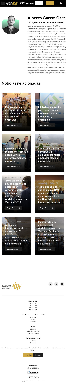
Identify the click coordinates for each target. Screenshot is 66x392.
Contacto (33, 321)
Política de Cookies (33, 333)
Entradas (50, 3)
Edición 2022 (33, 310)
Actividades (33, 317)
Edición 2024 (33, 306)
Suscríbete (28, 355)
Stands (33, 319)
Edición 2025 (33, 304)
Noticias (33, 341)
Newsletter (33, 343)
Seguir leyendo (12, 125)
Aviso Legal (33, 329)
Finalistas (38, 3)
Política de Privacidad (33, 331)
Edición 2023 (33, 308)
